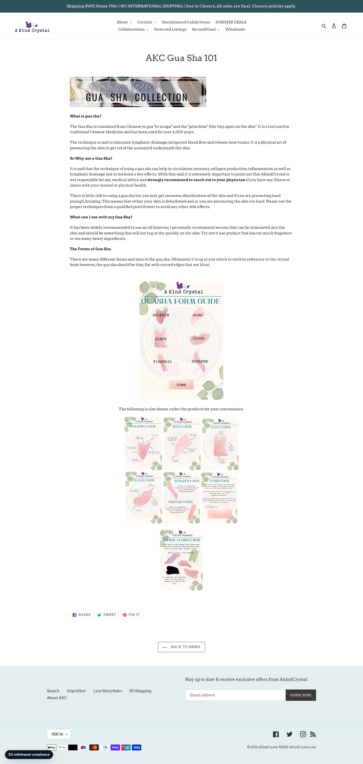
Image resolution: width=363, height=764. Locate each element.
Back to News (185, 647)
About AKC (57, 698)
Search (53, 691)
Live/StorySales (107, 691)
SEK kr (57, 734)
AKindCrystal (268, 747)
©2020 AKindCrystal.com (297, 747)
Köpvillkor (76, 691)
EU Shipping (140, 691)
